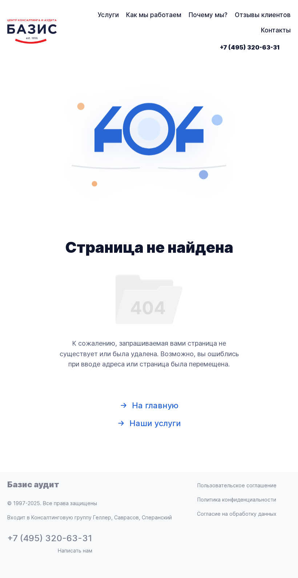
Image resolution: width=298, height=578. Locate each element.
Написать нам (75, 550)
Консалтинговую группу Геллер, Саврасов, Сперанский (101, 517)
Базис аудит (33, 484)
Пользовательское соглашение (237, 485)
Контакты (276, 30)
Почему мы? (208, 15)
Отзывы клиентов (263, 15)
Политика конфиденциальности (236, 499)
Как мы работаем (153, 15)
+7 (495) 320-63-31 (250, 47)
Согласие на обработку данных (237, 514)
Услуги (108, 15)
